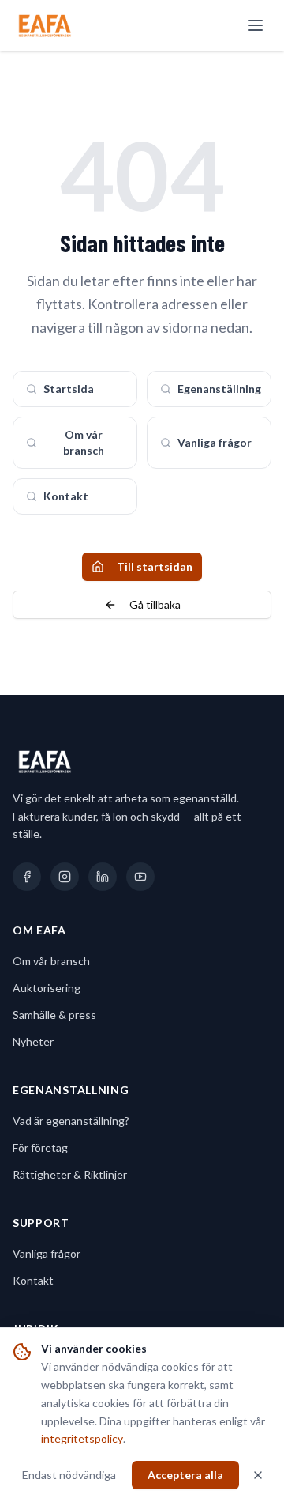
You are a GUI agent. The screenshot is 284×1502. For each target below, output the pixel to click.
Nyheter (33, 1041)
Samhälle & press (54, 1014)
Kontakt (65, 496)
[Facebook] (27, 876)
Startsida (68, 388)
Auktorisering (46, 987)
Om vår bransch (83, 442)
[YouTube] (140, 876)
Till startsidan (154, 566)
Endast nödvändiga (69, 1474)
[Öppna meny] (255, 25)
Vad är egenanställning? (71, 1120)
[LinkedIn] (102, 876)
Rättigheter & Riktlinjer (70, 1174)
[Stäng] (258, 1475)
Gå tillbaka (155, 604)
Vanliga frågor (215, 442)
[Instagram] (64, 876)
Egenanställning (219, 388)
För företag (40, 1147)
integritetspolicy (82, 1438)
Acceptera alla (185, 1474)
